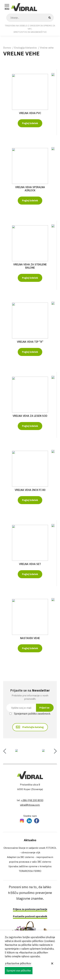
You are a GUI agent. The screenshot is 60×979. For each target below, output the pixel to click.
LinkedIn (29, 820)
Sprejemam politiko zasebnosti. (32, 713)
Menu (7, 9)
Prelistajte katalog (33, 727)
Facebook (36, 820)
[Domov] (24, 6)
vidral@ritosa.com (30, 804)
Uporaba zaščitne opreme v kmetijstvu (30, 866)
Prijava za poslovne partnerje (30, 909)
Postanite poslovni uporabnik (30, 916)
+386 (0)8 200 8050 (32, 800)
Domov (7, 47)
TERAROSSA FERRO (30, 870)
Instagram (21, 820)
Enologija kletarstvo (25, 47)
